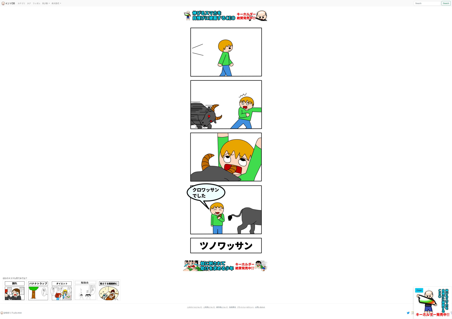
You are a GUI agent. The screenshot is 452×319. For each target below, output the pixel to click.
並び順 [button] (45, 3)
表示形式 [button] (56, 3)
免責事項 (232, 307)
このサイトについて (194, 307)
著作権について (222, 307)
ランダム (36, 3)
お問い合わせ (260, 307)
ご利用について (209, 307)
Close (419, 290)
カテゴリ (21, 3)
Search (446, 3)
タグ (29, 3)
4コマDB (10, 3)
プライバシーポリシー (245, 307)
